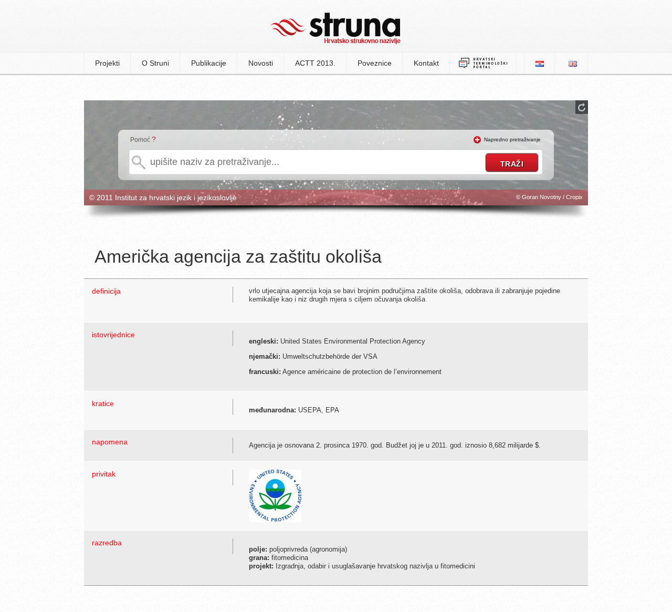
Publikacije (208, 63)
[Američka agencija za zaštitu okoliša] (275, 495)
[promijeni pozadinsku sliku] (581, 107)
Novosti (260, 63)
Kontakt (426, 63)
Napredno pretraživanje (512, 139)
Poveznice (375, 63)
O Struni (155, 63)
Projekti (107, 63)
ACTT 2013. (315, 63)
